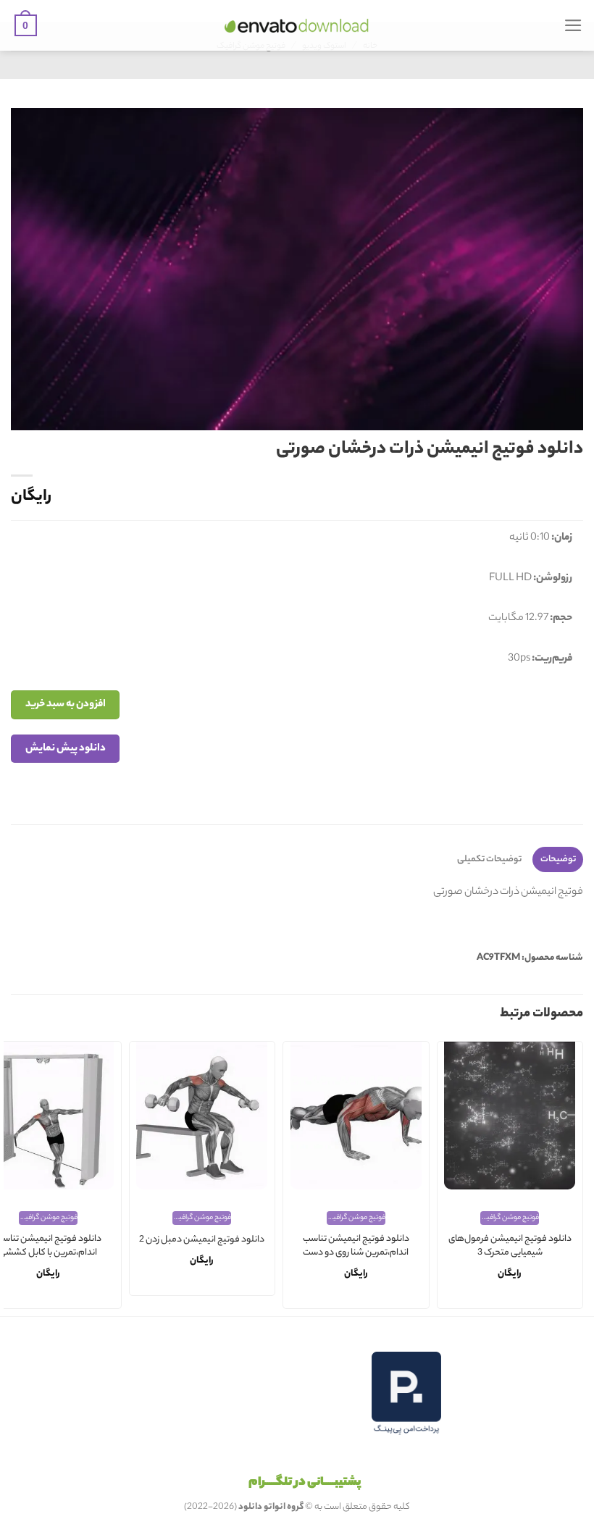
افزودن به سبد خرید (65, 704)
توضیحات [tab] (558, 859)
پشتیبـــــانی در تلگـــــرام (304, 1483)
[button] (573, 25)
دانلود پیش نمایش (65, 748)
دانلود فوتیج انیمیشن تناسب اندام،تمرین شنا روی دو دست (356, 1246)
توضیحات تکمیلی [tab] (489, 859)
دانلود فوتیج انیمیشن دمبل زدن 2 (201, 1240)
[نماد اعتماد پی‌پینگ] (406, 1393)
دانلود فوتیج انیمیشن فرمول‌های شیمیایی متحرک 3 (510, 1246)
